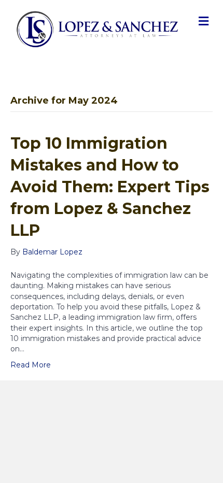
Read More (30, 365)
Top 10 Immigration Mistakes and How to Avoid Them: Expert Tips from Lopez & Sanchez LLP (110, 187)
